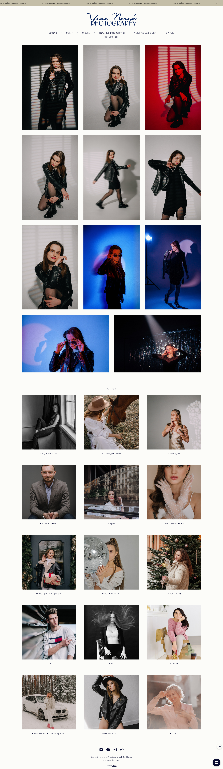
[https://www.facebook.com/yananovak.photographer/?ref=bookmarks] (108, 749)
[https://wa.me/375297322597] (122, 749)
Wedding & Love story (145, 32)
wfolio (114, 766)
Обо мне (53, 32)
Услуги (69, 32)
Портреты (169, 32)
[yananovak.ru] (111, 19)
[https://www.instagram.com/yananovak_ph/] (115, 749)
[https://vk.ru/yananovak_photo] (101, 749)
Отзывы (86, 32)
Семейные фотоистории (112, 32)
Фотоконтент (111, 36)
